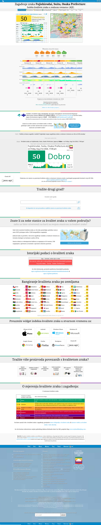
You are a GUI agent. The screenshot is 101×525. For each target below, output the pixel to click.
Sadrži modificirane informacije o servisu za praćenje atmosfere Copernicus (56, 471)
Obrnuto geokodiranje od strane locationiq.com (54, 479)
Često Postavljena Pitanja (22, 469)
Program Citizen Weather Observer (51, 469)
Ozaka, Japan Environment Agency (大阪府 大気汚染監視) (50, 499)
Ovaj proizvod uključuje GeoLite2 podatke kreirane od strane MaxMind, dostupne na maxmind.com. (56, 459)
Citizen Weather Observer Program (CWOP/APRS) (50, 497)
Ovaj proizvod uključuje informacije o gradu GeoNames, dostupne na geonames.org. (57, 463)
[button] (65, 14)
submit (63, 515)
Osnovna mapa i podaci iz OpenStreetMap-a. (53, 481)
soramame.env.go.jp (67, 115)
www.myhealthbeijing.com (78, 429)
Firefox (43, 341)
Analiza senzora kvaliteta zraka (21, 466)
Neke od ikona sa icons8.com (50, 477)
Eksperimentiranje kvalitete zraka (21, 464)
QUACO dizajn (46, 486)
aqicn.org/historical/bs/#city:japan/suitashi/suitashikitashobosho (50, 271)
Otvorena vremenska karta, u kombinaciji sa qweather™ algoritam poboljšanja (56, 466)
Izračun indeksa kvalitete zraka (21, 473)
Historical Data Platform (19, 479)
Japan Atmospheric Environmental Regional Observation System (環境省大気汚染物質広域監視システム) (50, 498)
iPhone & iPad (27, 329)
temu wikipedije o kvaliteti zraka (60, 422)
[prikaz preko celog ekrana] (46, 14)
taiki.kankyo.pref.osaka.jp (64, 117)
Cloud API (73, 341)
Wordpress (58, 341)
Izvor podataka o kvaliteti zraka (21, 472)
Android (42, 329)
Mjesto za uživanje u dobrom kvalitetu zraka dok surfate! (55, 484)
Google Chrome (27, 341)
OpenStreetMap (75, 37)
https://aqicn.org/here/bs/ (50, 138)
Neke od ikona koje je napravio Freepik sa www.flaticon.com (53, 474)
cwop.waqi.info (66, 469)
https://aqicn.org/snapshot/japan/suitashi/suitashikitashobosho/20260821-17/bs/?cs (50, 144)
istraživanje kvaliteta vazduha (23, 460)
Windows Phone (58, 329)
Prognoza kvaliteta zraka (19, 475)
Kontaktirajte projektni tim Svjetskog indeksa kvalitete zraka (26, 455)
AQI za (27, 14)
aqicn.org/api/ (68, 181)
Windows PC (73, 329)
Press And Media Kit (18, 457)
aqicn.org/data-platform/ (50, 273)
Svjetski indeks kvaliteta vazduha (24, 439)
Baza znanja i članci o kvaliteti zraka (22, 463)
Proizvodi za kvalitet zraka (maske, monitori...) (24, 476)
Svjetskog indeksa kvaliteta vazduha (34, 437)
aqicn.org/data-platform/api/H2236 (57, 180)
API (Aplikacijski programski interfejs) (22, 478)
